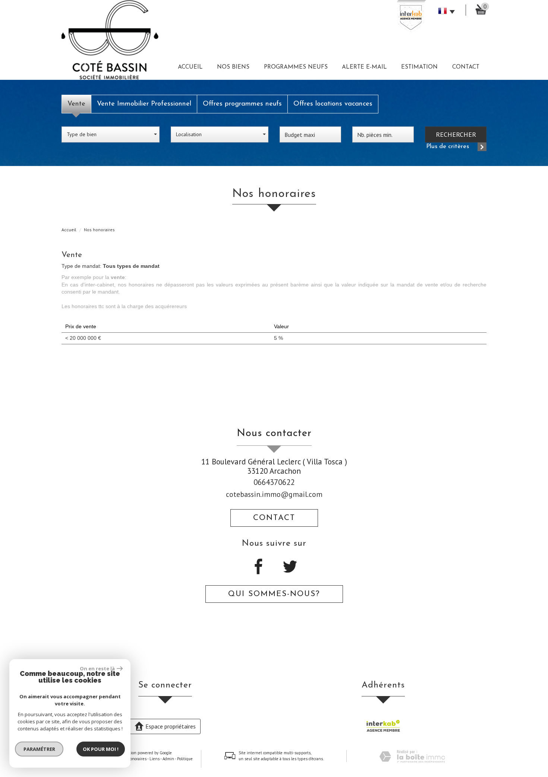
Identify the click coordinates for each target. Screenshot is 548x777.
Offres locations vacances (332, 103)
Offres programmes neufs (242, 103)
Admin (168, 758)
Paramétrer (39, 749)
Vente (76, 103)
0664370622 (274, 482)
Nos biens (233, 67)
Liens (154, 758)
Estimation (419, 67)
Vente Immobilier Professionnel (144, 103)
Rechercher (456, 134)
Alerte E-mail (364, 67)
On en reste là (97, 668)
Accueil (190, 67)
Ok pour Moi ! (101, 749)
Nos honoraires (133, 758)
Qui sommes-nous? (274, 594)
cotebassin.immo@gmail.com (274, 494)
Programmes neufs (296, 67)
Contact (465, 67)
